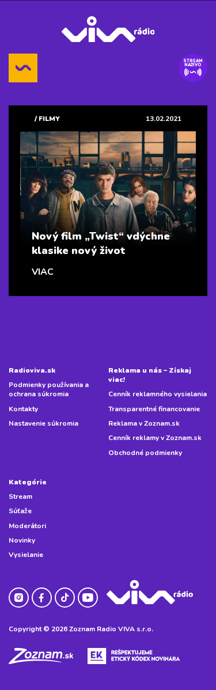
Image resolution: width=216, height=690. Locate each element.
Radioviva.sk (32, 370)
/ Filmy (47, 118)
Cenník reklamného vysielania (157, 394)
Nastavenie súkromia (43, 423)
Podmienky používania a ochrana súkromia (49, 389)
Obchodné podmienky (145, 452)
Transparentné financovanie (154, 409)
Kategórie (28, 482)
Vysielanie (26, 554)
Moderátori (27, 525)
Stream (20, 496)
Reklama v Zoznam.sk (144, 423)
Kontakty (23, 409)
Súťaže (20, 510)
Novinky (22, 540)
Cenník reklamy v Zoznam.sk (155, 437)
